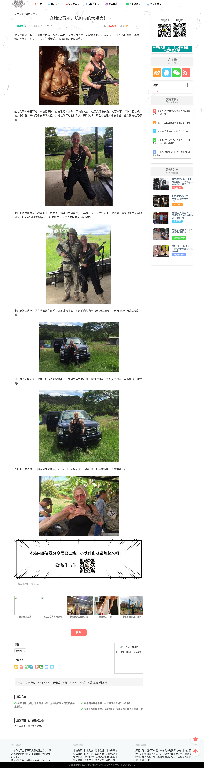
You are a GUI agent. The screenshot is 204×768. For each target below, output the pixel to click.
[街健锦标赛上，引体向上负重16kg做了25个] (133, 605)
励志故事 (110, 757)
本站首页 (77, 750)
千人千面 (154, 4)
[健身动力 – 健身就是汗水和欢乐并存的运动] (106, 605)
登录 (39, 726)
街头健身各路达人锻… (80, 617)
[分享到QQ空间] (16, 667)
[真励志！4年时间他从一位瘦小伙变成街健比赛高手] (161, 251)
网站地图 (110, 760)
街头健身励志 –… (27, 617)
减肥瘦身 (110, 753)
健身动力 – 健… (106, 617)
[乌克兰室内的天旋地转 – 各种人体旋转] (54, 605)
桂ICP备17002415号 (124, 765)
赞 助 (79, 632)
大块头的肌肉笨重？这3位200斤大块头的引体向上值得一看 (113, 709)
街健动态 (88, 750)
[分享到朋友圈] (27, 667)
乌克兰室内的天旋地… (53, 617)
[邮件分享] (46, 667)
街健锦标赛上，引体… (132, 617)
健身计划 (88, 753)
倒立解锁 (77, 753)
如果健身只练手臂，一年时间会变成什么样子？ (107, 703)
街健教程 (99, 750)
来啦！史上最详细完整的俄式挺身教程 (174, 123)
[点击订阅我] (185, 72)
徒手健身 (92, 4)
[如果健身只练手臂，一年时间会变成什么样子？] (161, 200)
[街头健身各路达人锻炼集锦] (80, 605)
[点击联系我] (157, 72)
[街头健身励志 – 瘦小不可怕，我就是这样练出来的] (27, 605)
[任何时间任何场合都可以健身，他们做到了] (161, 234)
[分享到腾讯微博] (31, 667)
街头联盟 (77, 760)
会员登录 (99, 760)
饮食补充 (77, 757)
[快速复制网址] (52, 667)
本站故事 (110, 750)
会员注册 (88, 760)
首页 (39, 4)
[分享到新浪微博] (21, 667)
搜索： (156, 85)
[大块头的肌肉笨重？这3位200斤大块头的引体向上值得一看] (161, 217)
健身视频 (134, 4)
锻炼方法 (99, 753)
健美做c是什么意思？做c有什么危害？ (174, 131)
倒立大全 (54, 4)
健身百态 (113, 4)
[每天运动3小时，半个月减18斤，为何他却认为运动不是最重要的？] (161, 184)
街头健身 (73, 4)
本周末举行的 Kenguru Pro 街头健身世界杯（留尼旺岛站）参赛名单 (58, 682)
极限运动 (100, 757)
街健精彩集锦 (179, 238)
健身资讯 (20, 650)
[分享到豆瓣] (41, 667)
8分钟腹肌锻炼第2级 (98, 682)
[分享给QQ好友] (37, 667)
